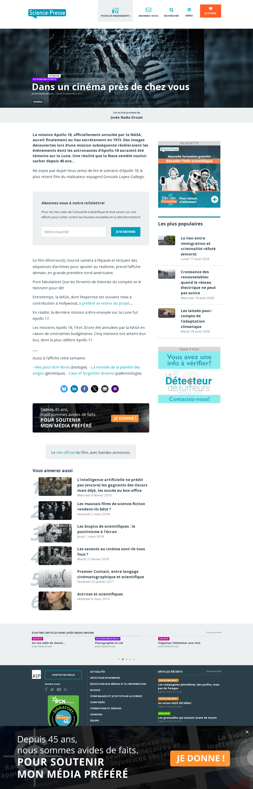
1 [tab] (119, 659)
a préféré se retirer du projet (104, 303)
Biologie (164, 713)
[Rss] (66, 690)
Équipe (94, 720)
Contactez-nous (63, 674)
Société (33, 638)
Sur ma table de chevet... (44, 643)
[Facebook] (84, 388)
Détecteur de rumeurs (105, 677)
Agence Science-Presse (170, 691)
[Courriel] (105, 388)
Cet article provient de (126, 112)
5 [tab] (134, 659)
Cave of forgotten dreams (91, 373)
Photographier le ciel (105, 643)
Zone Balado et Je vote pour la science (116, 696)
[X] (94, 388)
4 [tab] (130, 659)
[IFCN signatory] (63, 714)
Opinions (96, 714)
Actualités (97, 671)
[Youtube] (60, 690)
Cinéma (37, 101)
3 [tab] (126, 659)
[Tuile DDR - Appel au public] (189, 376)
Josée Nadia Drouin (43, 93)
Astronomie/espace (44, 79)
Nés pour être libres (52, 367)
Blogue (95, 690)
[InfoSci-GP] (189, 176)
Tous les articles (213, 632)
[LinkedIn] (74, 388)
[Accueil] (50, 14)
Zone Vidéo (97, 702)
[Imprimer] (115, 388)
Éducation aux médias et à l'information (118, 684)
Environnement (168, 680)
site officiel (65, 452)
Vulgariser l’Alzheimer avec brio (175, 643)
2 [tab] (123, 659)
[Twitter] (53, 690)
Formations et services (105, 708)
